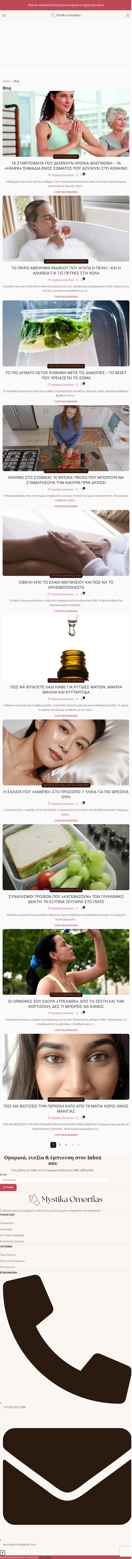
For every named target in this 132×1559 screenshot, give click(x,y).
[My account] (127, 15)
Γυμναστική (7, 1223)
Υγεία (84, 470)
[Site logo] (66, 15)
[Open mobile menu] (4, 15)
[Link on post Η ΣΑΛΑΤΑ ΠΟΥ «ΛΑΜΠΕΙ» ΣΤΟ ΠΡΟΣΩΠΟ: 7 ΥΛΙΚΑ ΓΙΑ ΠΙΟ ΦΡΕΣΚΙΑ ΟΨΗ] (66, 752)
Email (3, 1174)
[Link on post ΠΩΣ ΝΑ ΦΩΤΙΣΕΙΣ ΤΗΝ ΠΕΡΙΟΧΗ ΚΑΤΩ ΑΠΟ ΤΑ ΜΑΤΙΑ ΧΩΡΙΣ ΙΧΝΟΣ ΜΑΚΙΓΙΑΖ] (66, 1067)
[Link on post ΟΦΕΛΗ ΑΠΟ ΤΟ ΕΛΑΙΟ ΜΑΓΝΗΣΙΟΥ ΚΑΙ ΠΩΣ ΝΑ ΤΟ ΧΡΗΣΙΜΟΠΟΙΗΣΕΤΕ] (66, 543)
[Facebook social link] (2, 1552)
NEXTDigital (45, 1557)
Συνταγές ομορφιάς (66, 156)
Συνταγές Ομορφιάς (12, 1235)
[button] (3, 5)
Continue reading (66, 192)
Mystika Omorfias (63, 175)
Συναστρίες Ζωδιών (12, 1241)
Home (6, 81)
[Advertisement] (66, 46)
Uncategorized (54, 261)
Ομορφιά (54, 680)
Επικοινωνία (7, 1267)
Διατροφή (54, 366)
